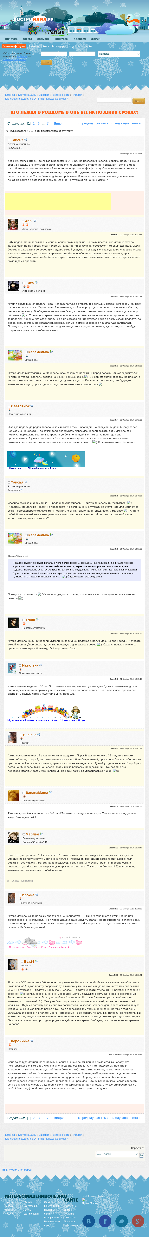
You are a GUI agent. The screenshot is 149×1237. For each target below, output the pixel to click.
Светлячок (20, 406)
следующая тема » (126, 123)
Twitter (121, 1221)
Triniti (30, 620)
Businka (29, 735)
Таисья (17, 140)
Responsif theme (95, 1196)
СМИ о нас (70, 1217)
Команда (69, 1213)
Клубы (27, 1210)
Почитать (11, 39)
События (43, 39)
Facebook (105, 1221)
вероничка (20, 1041)
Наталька (30, 665)
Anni (29, 221)
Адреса (27, 39)
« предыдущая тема (93, 123)
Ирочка (28, 895)
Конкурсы (61, 39)
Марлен (32, 834)
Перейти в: (137, 1148)
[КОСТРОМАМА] (40, 21)
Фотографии (31, 1206)
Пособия (80, 39)
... (44, 123)
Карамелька (38, 352)
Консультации (52, 1206)
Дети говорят (31, 1213)
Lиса (30, 283)
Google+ (138, 1221)
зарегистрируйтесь (14, 59)
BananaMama (37, 793)
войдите (22, 56)
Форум (95, 39)
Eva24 (29, 961)
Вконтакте (88, 1221)
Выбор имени (51, 1217)
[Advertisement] (58, 201)
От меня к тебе (52, 1202)
